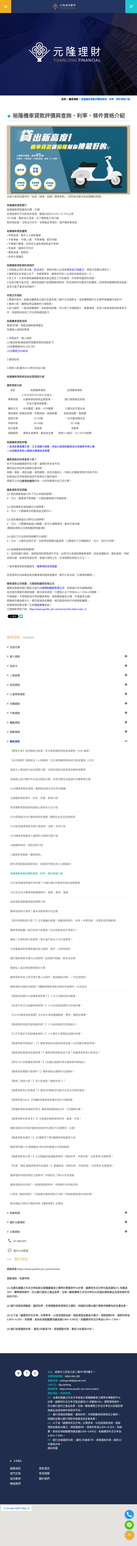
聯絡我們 (15, 1483)
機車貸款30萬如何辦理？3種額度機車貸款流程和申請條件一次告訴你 (48, 986)
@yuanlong (64, 1384)
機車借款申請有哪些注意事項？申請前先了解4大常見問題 (42, 1175)
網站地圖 (53, 1448)
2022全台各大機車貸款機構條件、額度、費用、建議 (39, 892)
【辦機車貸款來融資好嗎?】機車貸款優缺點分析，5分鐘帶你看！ (46, 1109)
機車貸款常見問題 (47, 566)
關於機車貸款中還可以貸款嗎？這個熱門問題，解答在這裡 (42, 958)
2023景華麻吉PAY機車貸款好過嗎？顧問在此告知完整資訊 (42, 816)
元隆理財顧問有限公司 (51, 587)
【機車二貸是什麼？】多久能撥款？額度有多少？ (37, 1081)
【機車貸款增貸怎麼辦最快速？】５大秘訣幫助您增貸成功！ (44, 1024)
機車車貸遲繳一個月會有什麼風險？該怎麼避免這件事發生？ (44, 930)
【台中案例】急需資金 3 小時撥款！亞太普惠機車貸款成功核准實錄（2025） (53, 760)
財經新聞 (15, 1213)
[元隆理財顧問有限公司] (68, 6)
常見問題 (44, 1473)
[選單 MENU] (5, 6)
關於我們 (44, 1478)
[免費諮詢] (131, 6)
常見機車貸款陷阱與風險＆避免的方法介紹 (34, 807)
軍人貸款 (15, 656)
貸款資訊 (44, 1468)
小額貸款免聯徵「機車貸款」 (26, 854)
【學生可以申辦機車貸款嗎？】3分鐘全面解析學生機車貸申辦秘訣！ (48, 1062)
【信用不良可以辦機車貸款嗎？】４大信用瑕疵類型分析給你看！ (46, 1005)
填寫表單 (39, 605)
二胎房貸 (15, 675)
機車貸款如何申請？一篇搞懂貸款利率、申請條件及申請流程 (44, 1184)
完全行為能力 (76, 269)
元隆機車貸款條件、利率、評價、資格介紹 (34, 798)
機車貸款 (73, 99)
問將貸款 (15, 732)
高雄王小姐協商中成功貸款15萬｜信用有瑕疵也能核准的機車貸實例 (48, 769)
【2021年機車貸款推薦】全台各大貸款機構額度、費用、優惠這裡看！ (49, 1014)
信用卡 (13, 666)
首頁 (63, 99)
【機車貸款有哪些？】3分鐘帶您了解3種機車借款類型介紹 (43, 1137)
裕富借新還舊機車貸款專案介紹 (27, 901)
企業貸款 (15, 1231)
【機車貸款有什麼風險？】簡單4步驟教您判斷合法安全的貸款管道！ (48, 1090)
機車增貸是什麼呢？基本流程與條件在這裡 (34, 911)
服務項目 (15, 1468)
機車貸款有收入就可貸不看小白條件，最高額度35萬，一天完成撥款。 (49, 977)
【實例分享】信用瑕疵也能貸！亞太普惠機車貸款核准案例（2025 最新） (50, 750)
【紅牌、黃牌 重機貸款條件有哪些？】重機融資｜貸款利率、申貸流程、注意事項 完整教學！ (62, 1165)
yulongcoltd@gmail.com (73, 1380)
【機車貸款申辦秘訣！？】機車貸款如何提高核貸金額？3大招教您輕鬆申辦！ (53, 1043)
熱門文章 (15, 1473)
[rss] (35, 1373)
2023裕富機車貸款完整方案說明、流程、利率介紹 (38, 826)
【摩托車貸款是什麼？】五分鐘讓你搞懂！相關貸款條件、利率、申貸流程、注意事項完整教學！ (64, 920)
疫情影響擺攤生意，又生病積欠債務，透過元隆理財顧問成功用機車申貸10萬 (52, 446)
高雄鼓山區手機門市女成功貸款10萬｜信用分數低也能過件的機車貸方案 (50, 779)
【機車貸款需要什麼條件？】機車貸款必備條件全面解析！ (42, 1071)
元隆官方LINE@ (19, 350)
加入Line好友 (20, 1250)
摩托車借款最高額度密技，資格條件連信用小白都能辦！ (41, 864)
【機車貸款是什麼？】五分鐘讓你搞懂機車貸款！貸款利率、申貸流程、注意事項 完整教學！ (62, 1156)
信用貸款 (15, 684)
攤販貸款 (15, 722)
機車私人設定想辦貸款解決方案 (27, 967)
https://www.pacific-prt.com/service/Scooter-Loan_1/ (57, 609)
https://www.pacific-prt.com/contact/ (39, 1269)
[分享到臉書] (26, 1373)
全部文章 (15, 647)
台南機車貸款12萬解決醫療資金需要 (29, 450)
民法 (36, 269)
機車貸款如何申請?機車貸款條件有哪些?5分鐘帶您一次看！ (43, 1128)
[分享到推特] (18, 1373)
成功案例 (15, 1478)
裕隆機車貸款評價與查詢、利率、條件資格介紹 (105, 99)
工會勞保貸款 (17, 694)
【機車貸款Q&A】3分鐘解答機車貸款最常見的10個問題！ (42, 1099)
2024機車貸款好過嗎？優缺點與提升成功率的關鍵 (38, 788)
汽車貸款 (15, 713)
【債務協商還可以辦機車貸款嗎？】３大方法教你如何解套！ (44, 996)
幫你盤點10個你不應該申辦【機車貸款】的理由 (36, 1203)
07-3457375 (19, 1241)
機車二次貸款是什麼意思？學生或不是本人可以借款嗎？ (41, 939)
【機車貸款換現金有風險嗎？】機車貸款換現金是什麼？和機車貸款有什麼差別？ (55, 1052)
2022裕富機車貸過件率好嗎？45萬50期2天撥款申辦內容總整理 (45, 882)
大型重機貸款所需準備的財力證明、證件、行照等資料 (40, 948)
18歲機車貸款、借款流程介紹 (26, 845)
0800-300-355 (72, 1376)
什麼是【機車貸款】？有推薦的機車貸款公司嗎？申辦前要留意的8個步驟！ (52, 1194)
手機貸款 (15, 703)
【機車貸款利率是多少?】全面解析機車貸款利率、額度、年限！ (46, 1118)
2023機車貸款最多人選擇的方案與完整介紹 (34, 835)
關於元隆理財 (17, 1222)
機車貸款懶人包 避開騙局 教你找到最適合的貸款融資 (39, 1146)
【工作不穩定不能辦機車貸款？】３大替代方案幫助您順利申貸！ (46, 1033)
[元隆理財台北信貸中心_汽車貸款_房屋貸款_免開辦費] (68, 53)
